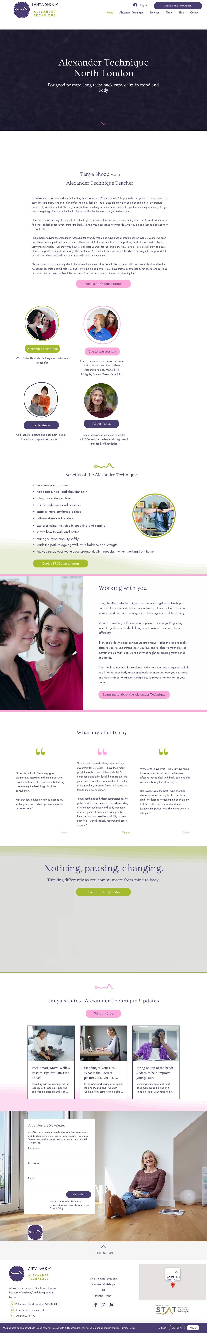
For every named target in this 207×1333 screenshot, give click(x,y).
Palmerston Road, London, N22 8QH (36, 1304)
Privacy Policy (103, 1296)
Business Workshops (103, 1284)
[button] (154, 12)
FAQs (103, 1290)
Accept (193, 1327)
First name (33, 1148)
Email (32, 1178)
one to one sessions (156, 269)
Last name (33, 1163)
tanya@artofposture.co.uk (30, 1310)
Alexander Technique (124, 603)
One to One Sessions (103, 1279)
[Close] (203, 1327)
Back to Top (104, 1253)
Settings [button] (162, 1327)
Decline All (176, 1327)
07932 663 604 (26, 1316)
